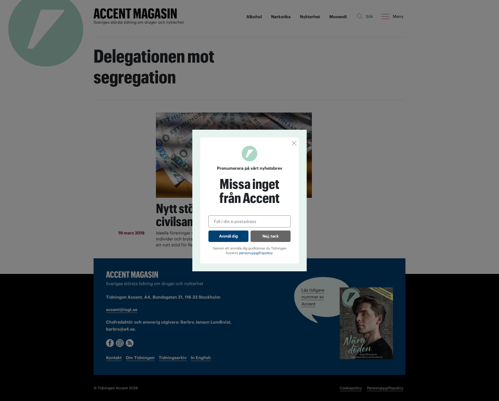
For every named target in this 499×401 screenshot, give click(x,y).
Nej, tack (270, 236)
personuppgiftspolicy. (256, 253)
